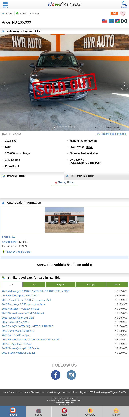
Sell (114, 13)
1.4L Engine (12, 159)
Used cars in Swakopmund (31, 392)
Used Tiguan (80, 392)
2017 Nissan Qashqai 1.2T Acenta (20, 348)
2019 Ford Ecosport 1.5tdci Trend (20, 295)
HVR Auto (8, 237)
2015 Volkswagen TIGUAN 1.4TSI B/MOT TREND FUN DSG (36, 291)
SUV (8, 147)
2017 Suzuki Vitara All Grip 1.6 (18, 352)
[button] (124, 86)
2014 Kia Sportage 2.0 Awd (16, 344)
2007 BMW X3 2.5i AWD (15, 322)
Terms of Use (64, 404)
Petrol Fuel (12, 166)
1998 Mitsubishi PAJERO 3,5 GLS (20, 308)
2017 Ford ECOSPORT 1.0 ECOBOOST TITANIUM (30, 339)
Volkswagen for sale (60, 392)
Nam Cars (8, 392)
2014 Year (11, 140)
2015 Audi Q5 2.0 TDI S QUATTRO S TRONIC (27, 326)
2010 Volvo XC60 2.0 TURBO (18, 331)
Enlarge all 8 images (113, 133)
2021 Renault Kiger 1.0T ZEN (18, 317)
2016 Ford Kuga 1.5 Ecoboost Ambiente (23, 304)
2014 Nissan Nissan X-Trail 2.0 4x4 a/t (23, 313)
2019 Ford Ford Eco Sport (16, 335)
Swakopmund (9, 241)
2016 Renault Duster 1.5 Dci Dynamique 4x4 (26, 300)
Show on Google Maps (18, 251)
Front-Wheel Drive (81, 147)
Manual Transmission (83, 140)
